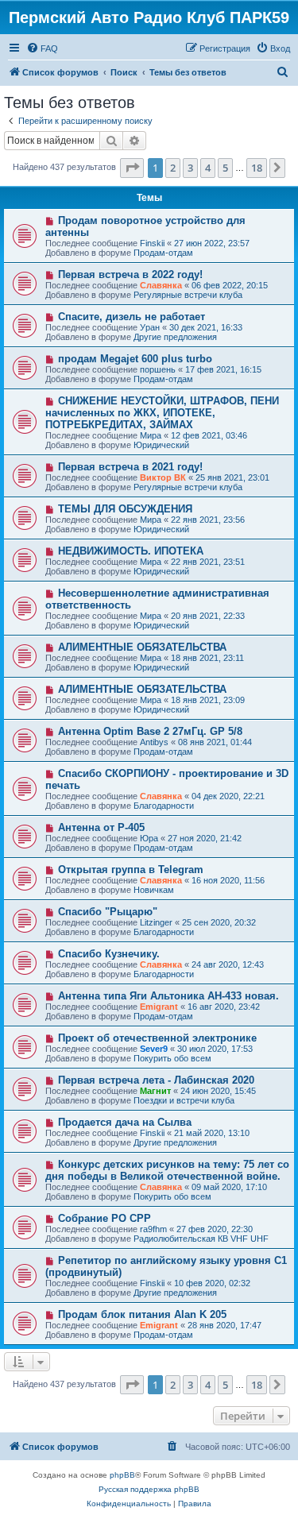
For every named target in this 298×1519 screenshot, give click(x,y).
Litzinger (156, 922)
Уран (150, 327)
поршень (158, 369)
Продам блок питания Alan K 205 (142, 1314)
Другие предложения (175, 337)
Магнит (155, 1091)
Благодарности (164, 805)
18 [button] (256, 167)
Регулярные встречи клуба (188, 295)
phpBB (122, 1475)
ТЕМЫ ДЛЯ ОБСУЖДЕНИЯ (125, 509)
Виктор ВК (163, 477)
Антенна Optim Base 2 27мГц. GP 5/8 (150, 731)
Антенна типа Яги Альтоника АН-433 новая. (168, 996)
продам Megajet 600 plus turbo (135, 359)
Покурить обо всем (172, 1058)
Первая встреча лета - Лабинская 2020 (156, 1080)
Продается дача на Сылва (125, 1122)
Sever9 (154, 1048)
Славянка (161, 285)
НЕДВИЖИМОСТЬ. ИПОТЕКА (130, 551)
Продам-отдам (163, 252)
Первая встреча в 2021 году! (130, 467)
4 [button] (208, 167)
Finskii (152, 243)
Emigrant (159, 1006)
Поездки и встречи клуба (184, 1100)
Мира (150, 435)
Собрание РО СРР (104, 1218)
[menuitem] (42, 48)
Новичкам (154, 890)
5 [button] (225, 167)
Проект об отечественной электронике (157, 1038)
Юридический (161, 445)
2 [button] (173, 167)
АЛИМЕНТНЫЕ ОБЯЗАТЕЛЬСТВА (142, 647)
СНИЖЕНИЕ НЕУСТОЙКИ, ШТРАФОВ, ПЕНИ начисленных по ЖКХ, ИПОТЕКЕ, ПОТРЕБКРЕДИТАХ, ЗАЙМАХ (162, 413)
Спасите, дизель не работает (131, 317)
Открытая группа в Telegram (130, 869)
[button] (132, 167)
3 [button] (190, 167)
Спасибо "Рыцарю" (107, 912)
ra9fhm (153, 1229)
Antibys (154, 742)
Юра (149, 838)
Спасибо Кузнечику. (109, 954)
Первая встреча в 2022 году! (130, 274)
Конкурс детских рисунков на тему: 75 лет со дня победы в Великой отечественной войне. (167, 1170)
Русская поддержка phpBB (149, 1489)
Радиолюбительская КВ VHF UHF (201, 1238)
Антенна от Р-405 (101, 827)
